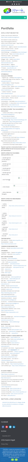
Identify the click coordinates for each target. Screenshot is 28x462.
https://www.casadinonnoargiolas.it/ (10, 37)
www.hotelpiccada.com (18, 54)
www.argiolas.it (18, 77)
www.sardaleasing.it (14, 321)
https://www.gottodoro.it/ (15, 121)
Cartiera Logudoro (18, 351)
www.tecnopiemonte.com (19, 265)
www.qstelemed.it (11, 280)
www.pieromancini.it (6, 81)
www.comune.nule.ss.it (15, 388)
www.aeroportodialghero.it (12, 303)
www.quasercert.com (18, 267)
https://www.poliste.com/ (12, 312)
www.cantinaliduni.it (20, 86)
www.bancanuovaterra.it (7, 320)
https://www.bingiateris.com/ (15, 223)
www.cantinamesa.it (22, 103)
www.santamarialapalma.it (7, 114)
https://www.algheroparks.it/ (8, 125)
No (16, 459)
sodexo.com (9, 289)
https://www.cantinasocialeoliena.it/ (17, 205)
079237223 (9, 1)
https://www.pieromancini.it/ (15, 216)
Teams (10, 135)
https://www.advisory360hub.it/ (9, 296)
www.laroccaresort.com (7, 45)
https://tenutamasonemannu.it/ (9, 118)
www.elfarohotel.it (22, 47)
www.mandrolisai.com (6, 90)
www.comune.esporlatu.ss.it (19, 392)
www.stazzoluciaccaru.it (7, 62)
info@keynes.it (18, 1)
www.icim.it (8, 269)
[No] (26, 455)
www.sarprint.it (16, 254)
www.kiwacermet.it (15, 263)
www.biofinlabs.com (6, 328)
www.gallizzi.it (18, 252)
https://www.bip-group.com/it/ (8, 292)
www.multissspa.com (15, 278)
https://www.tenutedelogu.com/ (19, 119)
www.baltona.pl (15, 287)
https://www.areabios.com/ (8, 307)
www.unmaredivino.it (20, 101)
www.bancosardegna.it (19, 316)
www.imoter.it (13, 341)
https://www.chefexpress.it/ (19, 365)
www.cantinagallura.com (7, 84)
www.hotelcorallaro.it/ (6, 71)
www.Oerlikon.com (15, 337)
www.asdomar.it (5, 346)
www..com (13, 350)
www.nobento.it (15, 342)
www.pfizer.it (14, 333)
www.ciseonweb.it (12, 262)
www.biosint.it (12, 331)
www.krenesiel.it (14, 285)
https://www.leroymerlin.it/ (16, 364)
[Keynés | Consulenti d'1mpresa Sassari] (14, 10)
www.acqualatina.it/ (16, 277)
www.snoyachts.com (17, 240)
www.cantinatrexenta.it (7, 93)
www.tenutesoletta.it (6, 99)
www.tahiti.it (17, 59)
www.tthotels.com (11, 68)
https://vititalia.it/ (21, 137)
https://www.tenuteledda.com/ (18, 106)
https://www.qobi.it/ (13, 235)
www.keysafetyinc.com (7, 360)
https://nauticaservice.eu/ (7, 310)
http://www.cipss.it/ (6, 378)
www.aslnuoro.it (5, 284)
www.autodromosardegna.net (8, 300)
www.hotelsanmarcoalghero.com (9, 66)
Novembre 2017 (6, 436)
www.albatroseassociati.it (16, 248)
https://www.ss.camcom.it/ (8, 374)
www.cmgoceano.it (6, 386)
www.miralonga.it (22, 52)
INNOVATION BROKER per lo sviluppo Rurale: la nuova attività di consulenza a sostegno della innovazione (13, 404)
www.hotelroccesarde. (6, 57)
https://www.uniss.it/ (13, 229)
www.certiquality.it (12, 258)
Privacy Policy (4, 444)
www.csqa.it (8, 272)
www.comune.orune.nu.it (17, 393)
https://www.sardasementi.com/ (9, 357)
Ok (12, 459)
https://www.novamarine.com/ (8, 244)
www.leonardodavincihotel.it (8, 50)
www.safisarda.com (19, 339)
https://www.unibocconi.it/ (19, 142)
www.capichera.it (21, 96)
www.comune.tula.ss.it (15, 390)
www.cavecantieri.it (15, 353)
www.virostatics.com (17, 329)
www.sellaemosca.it (14, 105)
